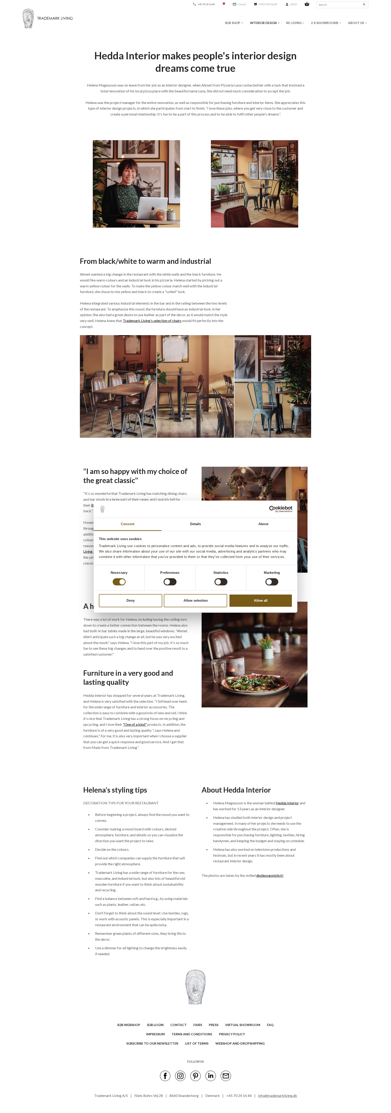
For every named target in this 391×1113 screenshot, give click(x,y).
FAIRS (197, 1025)
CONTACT (178, 1025)
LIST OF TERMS (196, 1043)
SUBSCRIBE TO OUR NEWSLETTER (152, 1043)
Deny (130, 601)
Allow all (260, 601)
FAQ (270, 1025)
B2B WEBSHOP (128, 1025)
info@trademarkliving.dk (277, 1095)
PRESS (213, 1025)
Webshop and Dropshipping (240, 1043)
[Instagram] (180, 1075)
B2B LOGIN (155, 1025)
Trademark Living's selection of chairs (152, 320)
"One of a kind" (135, 724)
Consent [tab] (127, 524)
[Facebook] (165, 1075)
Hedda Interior (287, 803)
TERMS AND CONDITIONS (192, 1034)
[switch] (170, 581)
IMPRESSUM (155, 1034)
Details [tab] (195, 524)
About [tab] (263, 524)
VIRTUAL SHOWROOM (242, 1025)
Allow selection (196, 601)
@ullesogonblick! (270, 875)
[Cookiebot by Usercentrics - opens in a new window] (272, 509)
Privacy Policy (232, 1034)
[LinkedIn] (210, 1075)
